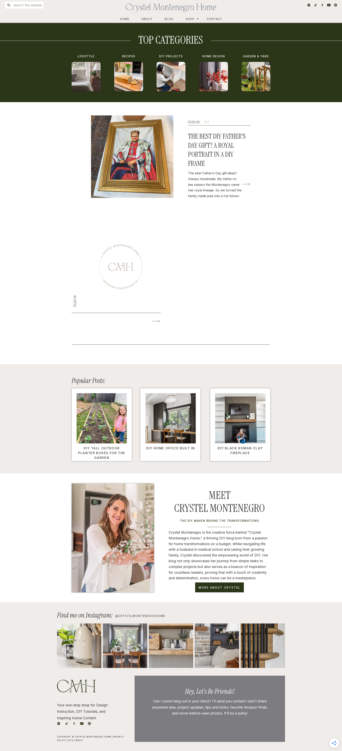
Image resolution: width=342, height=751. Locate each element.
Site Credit (75, 740)
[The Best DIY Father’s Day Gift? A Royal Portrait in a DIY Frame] (246, 184)
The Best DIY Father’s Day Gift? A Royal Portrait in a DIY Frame (217, 150)
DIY (207, 122)
